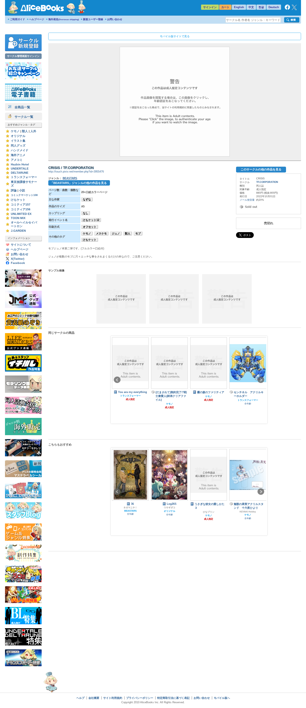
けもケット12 (91, 220)
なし (85, 213)
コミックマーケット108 (24, 195)
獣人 (25, 131)
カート (225, 7)
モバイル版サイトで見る (175, 36)
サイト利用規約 (112, 697)
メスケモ (101, 233)
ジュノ (116, 233)
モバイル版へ (222, 697)
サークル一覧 (22, 116)
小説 (22, 190)
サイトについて (21, 244)
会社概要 (93, 697)
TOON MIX (18, 218)
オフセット (89, 226)
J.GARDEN (18, 230)
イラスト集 (18, 140)
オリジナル (18, 136)
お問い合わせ (114, 19)
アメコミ (16, 159)
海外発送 (63, 19)
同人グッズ (18, 145)
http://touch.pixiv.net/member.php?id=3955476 (76, 171)
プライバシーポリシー (139, 697)
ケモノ (15, 131)
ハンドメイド (19, 150)
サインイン (210, 7)
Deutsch (274, 7)
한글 (261, 7)
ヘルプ (80, 697)
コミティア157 (20, 204)
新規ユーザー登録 (93, 19)
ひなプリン (208, 512)
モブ (138, 233)
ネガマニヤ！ (130, 507)
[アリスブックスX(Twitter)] (294, 9)
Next (260, 380)
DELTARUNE (19, 172)
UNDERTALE (20, 168)
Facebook (18, 263)
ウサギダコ (169, 507)
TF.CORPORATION (267, 182)
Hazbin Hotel (20, 164)
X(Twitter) (17, 258)
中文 (251, 7)
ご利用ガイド (17, 19)
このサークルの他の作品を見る (261, 169)
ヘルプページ (36, 19)
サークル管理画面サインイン (23, 56)
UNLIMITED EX (21, 213)
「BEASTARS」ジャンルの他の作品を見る (78, 183)
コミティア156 (20, 209)
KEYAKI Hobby (248, 511)
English (239, 7)
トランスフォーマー (24, 177)
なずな (87, 199)
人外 (33, 131)
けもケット (18, 199)
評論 (14, 190)
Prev (117, 380)
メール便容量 (247, 199)
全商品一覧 (20, 107)
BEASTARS (70, 178)
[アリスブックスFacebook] (287, 8)
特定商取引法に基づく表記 (173, 697)
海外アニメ (18, 155)
